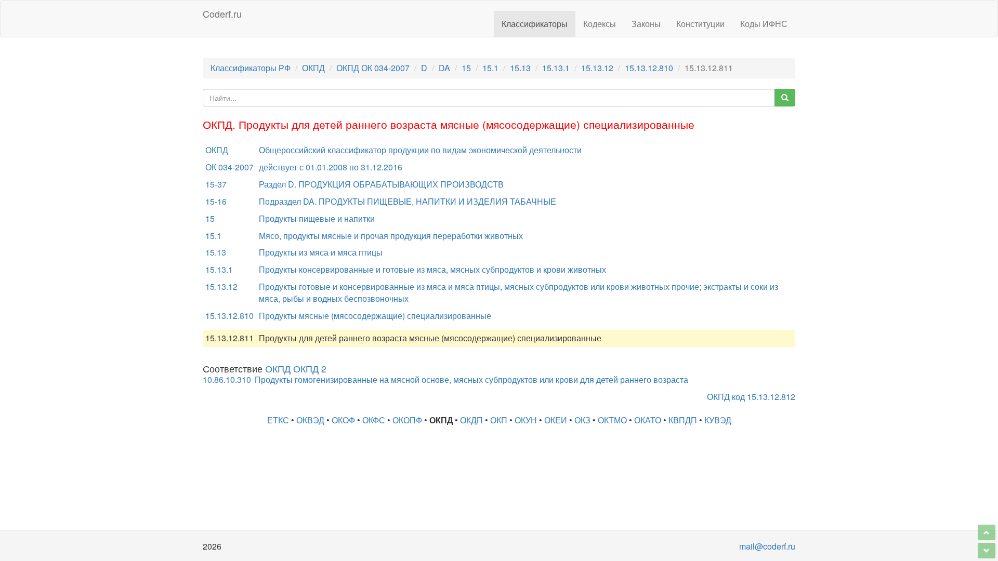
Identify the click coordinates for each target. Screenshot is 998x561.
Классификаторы (535, 24)
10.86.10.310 (227, 379)
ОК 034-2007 (229, 167)
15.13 (520, 68)
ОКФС (373, 420)
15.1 (490, 68)
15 (466, 68)
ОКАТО (647, 420)
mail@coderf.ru (767, 546)
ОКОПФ (407, 420)
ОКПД (313, 68)
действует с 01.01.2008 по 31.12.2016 (330, 167)
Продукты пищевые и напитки (317, 218)
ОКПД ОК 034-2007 (373, 68)
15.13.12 (597, 68)
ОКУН (526, 420)
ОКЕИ (555, 420)
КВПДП (682, 420)
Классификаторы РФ (251, 68)
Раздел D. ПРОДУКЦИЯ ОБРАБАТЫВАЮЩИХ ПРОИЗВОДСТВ (381, 184)
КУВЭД (717, 420)
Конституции (700, 24)
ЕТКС (278, 420)
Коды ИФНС (763, 24)
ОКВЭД (310, 420)
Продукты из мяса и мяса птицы (321, 252)
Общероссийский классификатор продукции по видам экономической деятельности (420, 150)
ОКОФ (343, 420)
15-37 (216, 184)
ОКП (498, 420)
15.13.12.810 (649, 68)
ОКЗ (582, 420)
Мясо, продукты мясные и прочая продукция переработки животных (391, 236)
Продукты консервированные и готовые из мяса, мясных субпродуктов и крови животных (432, 269)
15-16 (216, 201)
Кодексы (599, 24)
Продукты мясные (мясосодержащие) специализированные (375, 316)
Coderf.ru (222, 13)
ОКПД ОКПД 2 (295, 368)
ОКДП (471, 420)
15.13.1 (556, 68)
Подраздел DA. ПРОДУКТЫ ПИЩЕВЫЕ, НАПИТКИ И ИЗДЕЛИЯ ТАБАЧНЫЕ (407, 201)
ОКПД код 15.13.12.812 (751, 397)
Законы (646, 24)
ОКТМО (612, 420)
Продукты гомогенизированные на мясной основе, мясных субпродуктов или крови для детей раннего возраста (471, 379)
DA (444, 68)
